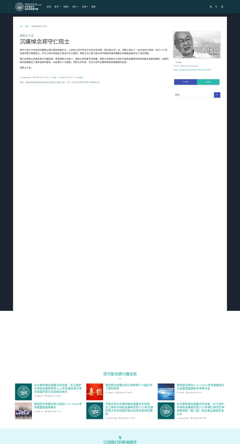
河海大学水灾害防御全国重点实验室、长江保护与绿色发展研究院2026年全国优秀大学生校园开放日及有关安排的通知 (129, 409)
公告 (26, 26)
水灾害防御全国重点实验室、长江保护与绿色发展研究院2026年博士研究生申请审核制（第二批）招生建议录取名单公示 (200, 409)
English (80, 77)
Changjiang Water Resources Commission (194, 70)
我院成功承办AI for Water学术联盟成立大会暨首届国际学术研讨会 (200, 387)
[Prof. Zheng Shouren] (196, 45)
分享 (186, 82)
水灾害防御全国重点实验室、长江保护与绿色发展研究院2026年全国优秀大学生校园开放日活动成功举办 (58, 389)
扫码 (209, 82)
